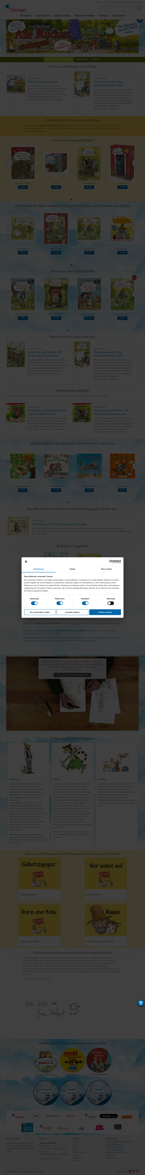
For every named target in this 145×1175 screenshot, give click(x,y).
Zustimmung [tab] (39, 569)
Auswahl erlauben (72, 612)
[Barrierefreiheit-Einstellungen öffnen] (141, 1003)
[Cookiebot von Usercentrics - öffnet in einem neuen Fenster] (111, 561)
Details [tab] (72, 569)
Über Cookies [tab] (106, 569)
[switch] (60, 603)
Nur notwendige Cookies (40, 612)
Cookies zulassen (105, 612)
